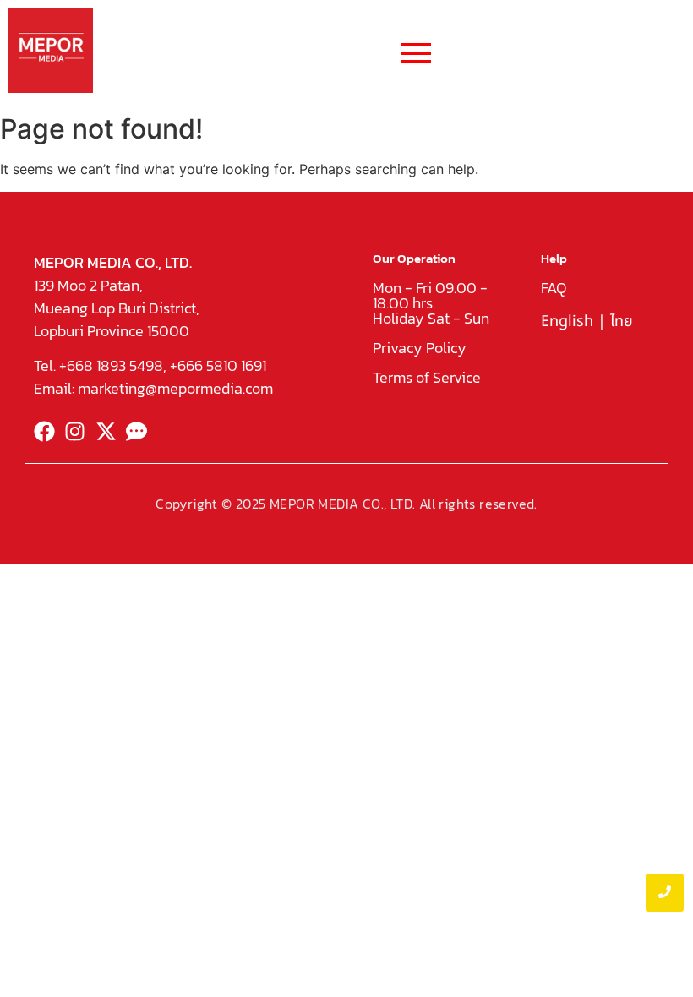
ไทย (621, 321)
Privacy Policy (420, 347)
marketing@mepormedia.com (175, 388)
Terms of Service (427, 377)
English (567, 321)
